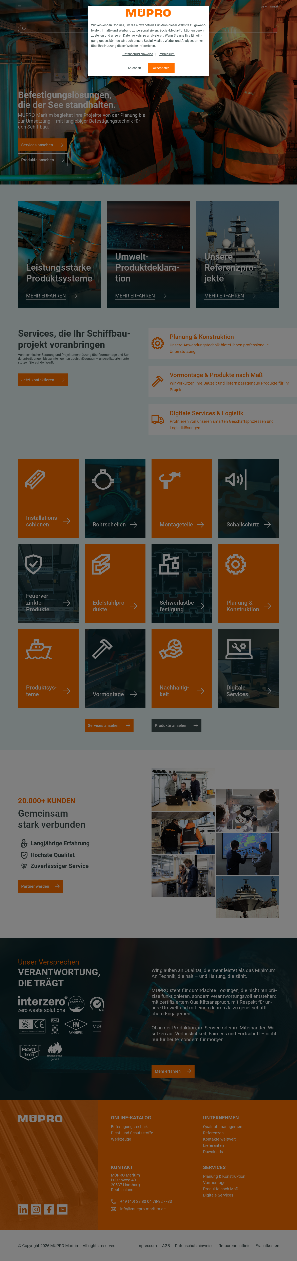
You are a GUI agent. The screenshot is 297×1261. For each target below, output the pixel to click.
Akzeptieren (161, 68)
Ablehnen (134, 68)
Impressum (167, 54)
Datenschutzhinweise (137, 54)
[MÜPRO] (148, 13)
